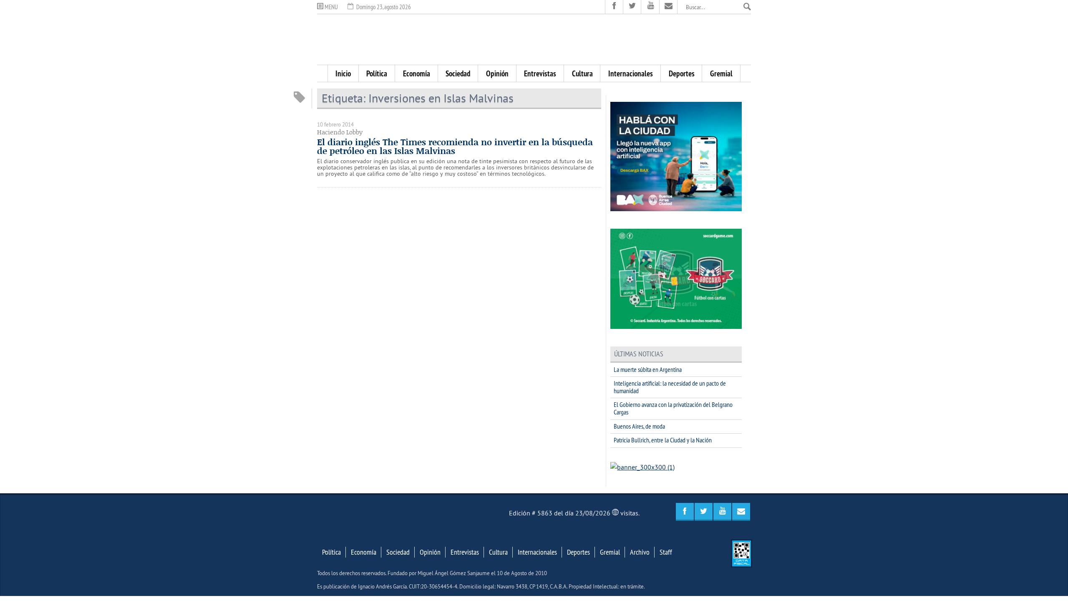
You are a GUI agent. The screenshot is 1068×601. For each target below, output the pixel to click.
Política (376, 73)
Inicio (343, 73)
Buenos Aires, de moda (639, 426)
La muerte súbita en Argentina (648, 369)
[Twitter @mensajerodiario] (632, 7)
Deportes (682, 73)
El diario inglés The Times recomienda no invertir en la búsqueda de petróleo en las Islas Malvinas (455, 146)
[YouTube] (650, 7)
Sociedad (458, 73)
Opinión (497, 73)
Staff (666, 552)
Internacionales (630, 73)
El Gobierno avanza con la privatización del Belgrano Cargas (673, 408)
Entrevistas (540, 73)
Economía (416, 73)
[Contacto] (669, 7)
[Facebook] (614, 7)
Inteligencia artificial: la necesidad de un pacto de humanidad (670, 387)
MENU (330, 7)
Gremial (721, 73)
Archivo (640, 552)
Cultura (582, 73)
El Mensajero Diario (534, 39)
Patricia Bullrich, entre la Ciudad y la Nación (663, 440)
